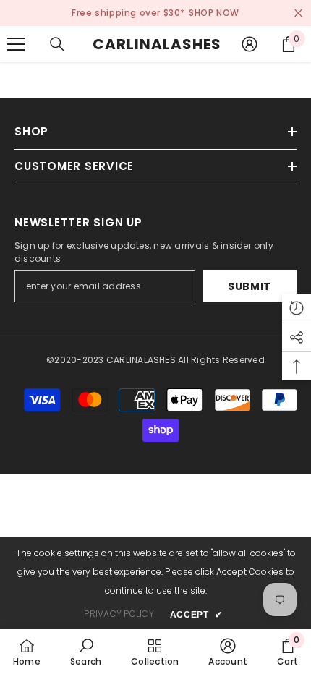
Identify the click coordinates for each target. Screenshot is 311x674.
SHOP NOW (214, 13)
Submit (249, 286)
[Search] (57, 44)
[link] (86, 651)
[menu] (16, 44)
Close (298, 13)
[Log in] (249, 44)
